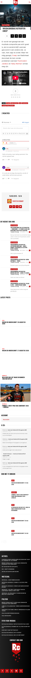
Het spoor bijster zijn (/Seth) (10, 566)
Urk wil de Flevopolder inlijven (10, 571)
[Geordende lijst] (12, 133)
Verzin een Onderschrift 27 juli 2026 (19, 483)
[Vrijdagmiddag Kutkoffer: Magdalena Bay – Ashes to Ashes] (4, 271)
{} (22, 133)
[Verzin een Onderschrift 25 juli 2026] (5, 520)
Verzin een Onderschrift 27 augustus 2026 (15, 351)
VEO (3, 320)
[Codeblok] (18, 133)
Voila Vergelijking (6, 615)
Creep (14, 55)
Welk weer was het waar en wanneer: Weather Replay (13, 378)
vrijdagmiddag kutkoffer (8, 105)
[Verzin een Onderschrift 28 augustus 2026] (15, 309)
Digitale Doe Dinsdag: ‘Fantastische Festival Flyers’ (15, 624)
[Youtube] (20, 206)
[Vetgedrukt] (3, 133)
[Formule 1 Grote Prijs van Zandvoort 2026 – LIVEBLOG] (15, 393)
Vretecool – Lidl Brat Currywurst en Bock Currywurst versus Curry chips (13, 590)
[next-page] (5, 542)
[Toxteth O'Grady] (9, 201)
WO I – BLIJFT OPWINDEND (8, 569)
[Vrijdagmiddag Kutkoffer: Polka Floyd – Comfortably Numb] (4, 283)
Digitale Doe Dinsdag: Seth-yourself (11, 632)
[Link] (20, 133)
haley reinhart (14, 103)
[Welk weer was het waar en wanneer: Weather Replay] (15, 364)
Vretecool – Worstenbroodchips (11, 580)
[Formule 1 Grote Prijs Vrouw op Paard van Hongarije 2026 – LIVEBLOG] (5, 495)
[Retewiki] (21, 671)
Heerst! (4, 375)
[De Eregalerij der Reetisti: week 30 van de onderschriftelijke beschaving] (5, 507)
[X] (16, 36)
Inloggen (26, 122)
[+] (24, 133)
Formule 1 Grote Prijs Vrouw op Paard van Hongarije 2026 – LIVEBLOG (20, 496)
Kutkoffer (5, 25)
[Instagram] (13, 206)
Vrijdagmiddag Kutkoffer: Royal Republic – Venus (20, 260)
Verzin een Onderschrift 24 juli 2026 (19, 534)
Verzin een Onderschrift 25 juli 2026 (19, 521)
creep (8, 103)
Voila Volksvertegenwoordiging (10, 613)
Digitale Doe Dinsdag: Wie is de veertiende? (13, 635)
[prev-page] (2, 542)
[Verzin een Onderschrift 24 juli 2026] (5, 532)
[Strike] (10, 133)
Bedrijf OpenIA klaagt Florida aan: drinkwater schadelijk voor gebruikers (14, 564)
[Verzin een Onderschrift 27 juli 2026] (5, 482)
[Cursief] (5, 133)
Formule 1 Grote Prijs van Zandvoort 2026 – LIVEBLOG (15, 406)
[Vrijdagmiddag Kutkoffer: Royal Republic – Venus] (4, 260)
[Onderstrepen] (7, 133)
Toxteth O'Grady (18, 201)
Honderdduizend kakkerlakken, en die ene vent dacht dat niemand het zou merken (16, 560)
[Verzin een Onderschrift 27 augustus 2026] (15, 337)
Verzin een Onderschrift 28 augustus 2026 (14, 323)
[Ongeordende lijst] (14, 133)
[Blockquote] (16, 133)
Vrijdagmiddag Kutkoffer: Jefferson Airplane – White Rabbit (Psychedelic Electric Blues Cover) (19, 247)
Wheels (4, 404)
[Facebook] (12, 36)
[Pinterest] (20, 36)
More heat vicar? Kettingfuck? (10, 630)
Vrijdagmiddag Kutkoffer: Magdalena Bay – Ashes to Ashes (20, 272)
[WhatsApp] (24, 36)
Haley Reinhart (16, 64)
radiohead (25, 103)
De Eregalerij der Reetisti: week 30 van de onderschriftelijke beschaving (20, 508)
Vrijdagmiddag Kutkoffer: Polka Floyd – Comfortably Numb (20, 284)
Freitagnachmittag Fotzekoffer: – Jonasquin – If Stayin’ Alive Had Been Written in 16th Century (20, 229)
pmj (20, 103)
